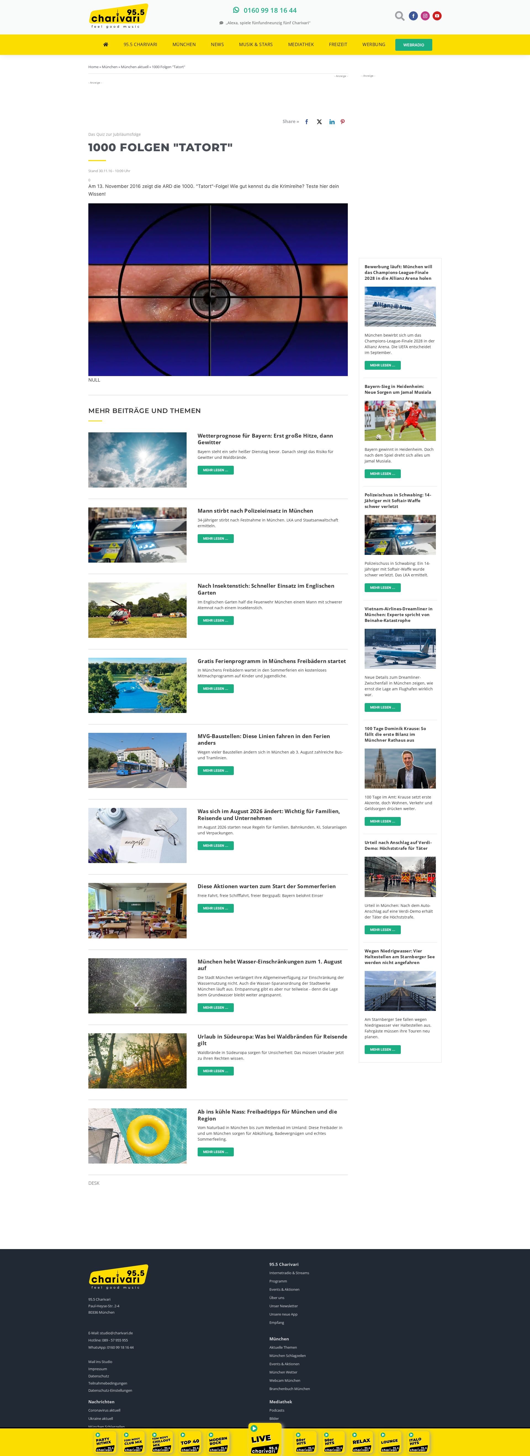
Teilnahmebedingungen (107, 1383)
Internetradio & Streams (289, 1272)
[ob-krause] (400, 751)
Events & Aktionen (284, 1289)
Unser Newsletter (283, 1305)
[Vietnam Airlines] (400, 631)
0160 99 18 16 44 (120, 1347)
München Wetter (283, 1372)
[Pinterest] (342, 122)
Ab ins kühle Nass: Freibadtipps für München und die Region (267, 1115)
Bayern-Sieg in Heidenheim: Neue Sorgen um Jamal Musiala (398, 389)
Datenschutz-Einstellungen (110, 1390)
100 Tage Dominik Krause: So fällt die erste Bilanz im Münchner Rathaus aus (395, 734)
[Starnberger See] (400, 973)
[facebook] (413, 15)
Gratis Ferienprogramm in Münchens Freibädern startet (272, 661)
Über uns (276, 1297)
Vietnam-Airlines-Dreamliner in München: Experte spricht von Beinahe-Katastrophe (399, 614)
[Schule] (137, 885)
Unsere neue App (283, 1314)
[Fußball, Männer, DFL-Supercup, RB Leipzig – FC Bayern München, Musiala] (400, 403)
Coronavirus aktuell (104, 1410)
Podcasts (276, 1410)
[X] (318, 122)
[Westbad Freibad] (137, 660)
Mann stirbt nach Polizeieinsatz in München (255, 510)
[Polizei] (137, 510)
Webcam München (284, 1380)
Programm (278, 1281)
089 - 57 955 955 (115, 1340)
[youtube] (437, 15)
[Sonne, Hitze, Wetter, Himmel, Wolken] (137, 435)
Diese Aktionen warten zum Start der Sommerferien (267, 886)
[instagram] (425, 15)
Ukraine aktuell (100, 1418)
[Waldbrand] (137, 1035)
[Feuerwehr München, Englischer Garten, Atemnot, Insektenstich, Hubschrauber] (137, 585)
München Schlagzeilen (287, 1355)
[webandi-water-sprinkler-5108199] (137, 960)
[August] (137, 810)
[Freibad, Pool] (137, 1111)
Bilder (274, 1418)
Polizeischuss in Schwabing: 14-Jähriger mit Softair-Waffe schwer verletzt (398, 500)
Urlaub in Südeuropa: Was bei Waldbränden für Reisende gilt (272, 1040)
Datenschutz (98, 1376)
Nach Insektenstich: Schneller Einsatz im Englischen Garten (266, 589)
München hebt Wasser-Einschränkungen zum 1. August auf (270, 965)
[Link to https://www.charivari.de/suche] (399, 16)
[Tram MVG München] (137, 735)
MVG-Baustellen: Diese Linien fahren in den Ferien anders (264, 740)
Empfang (276, 1322)
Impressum (97, 1368)
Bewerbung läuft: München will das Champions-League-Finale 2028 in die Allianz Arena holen (398, 272)
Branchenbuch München (289, 1388)
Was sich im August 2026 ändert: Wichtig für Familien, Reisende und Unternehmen (269, 815)
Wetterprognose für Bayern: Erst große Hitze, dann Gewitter (265, 439)
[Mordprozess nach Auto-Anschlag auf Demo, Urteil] (400, 859)
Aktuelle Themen (283, 1347)
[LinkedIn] (331, 122)
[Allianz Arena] (400, 289)
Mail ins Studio (100, 1361)
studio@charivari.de (116, 1332)
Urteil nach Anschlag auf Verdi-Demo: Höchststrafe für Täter (398, 845)
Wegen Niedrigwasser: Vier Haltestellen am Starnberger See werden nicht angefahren (400, 956)
